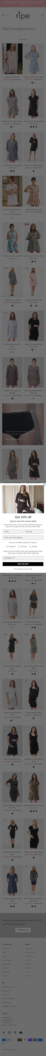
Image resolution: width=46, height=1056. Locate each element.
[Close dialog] (44, 485)
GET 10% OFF (23, 564)
